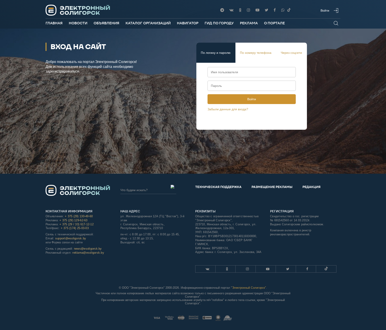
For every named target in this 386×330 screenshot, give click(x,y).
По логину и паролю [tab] (216, 52)
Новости (78, 23)
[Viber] (283, 10)
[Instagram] (248, 10)
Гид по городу (219, 23)
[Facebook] (275, 10)
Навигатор (187, 23)
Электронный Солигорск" (249, 287)
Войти (251, 99)
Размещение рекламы (272, 187)
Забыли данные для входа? (228, 109)
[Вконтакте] (231, 10)
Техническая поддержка (218, 187)
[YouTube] (257, 10)
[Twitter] (266, 10)
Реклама (249, 23)
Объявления (106, 23)
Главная (54, 23)
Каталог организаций (148, 23)
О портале (274, 23)
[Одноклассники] (240, 10)
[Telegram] (222, 10)
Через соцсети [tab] (291, 52)
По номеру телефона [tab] (255, 52)
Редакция (311, 187)
